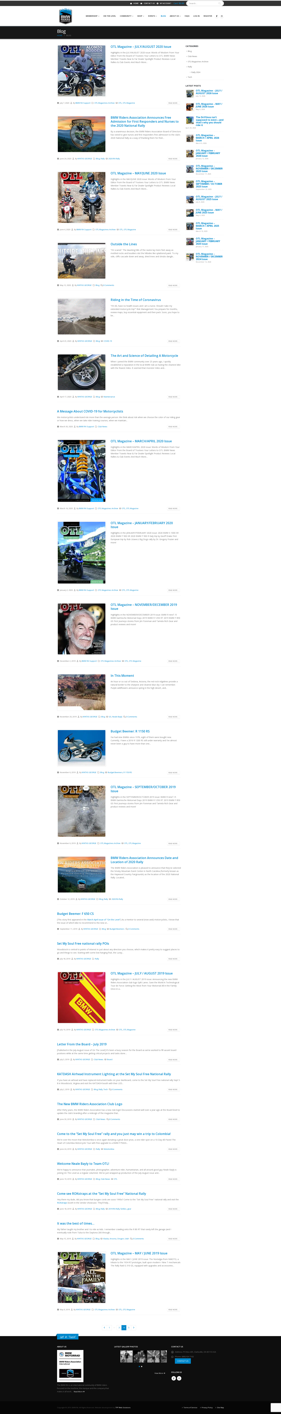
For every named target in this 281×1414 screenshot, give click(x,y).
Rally (103, 158)
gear (129, 1209)
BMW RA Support (83, 103)
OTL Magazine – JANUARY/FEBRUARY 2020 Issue (142, 525)
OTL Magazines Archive (104, 103)
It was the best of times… (75, 1223)
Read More (78, 1391)
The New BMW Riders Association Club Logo (89, 1104)
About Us (174, 16)
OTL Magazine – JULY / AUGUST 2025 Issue (209, 198)
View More (159, 1373)
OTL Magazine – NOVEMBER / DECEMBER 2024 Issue (209, 256)
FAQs (187, 16)
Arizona (113, 1238)
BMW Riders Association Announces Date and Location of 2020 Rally (144, 860)
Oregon (120, 1238)
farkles (123, 1209)
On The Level (109, 16)
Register (208, 16)
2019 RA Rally (114, 1209)
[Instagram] (222, 16)
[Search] (220, 3)
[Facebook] (217, 16)
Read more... (173, 103)
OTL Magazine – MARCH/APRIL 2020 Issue (141, 441)
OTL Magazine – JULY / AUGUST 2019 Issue (142, 973)
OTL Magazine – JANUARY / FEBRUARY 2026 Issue (208, 153)
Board (109, 1059)
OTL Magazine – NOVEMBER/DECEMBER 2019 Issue (144, 607)
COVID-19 (108, 341)
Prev (104, 1327)
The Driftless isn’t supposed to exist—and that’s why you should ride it (209, 121)
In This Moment (122, 676)
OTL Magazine (129, 103)
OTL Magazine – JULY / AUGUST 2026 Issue (209, 92)
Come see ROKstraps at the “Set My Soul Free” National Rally (101, 1194)
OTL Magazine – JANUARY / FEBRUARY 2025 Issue (208, 241)
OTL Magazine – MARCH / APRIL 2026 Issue (207, 138)
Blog (163, 16)
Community (125, 16)
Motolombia (109, 1149)
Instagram (179, 1378)
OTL (120, 103)
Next (133, 1327)
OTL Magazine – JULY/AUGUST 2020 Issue (141, 47)
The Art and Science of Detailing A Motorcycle (144, 356)
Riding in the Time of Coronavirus (136, 300)
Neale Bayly (117, 716)
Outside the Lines (124, 244)
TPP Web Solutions (122, 1407)
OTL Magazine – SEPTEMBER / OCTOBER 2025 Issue (209, 184)
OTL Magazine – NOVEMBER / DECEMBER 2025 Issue (209, 168)
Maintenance (109, 397)
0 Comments (108, 285)
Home (135, 3)
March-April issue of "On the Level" (103, 919)
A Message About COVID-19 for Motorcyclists (90, 411)
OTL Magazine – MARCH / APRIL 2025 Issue (207, 226)
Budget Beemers (115, 772)
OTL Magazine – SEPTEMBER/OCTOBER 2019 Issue (143, 789)
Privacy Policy (207, 1407)
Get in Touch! (68, 1336)
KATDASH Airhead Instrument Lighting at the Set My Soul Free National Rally (114, 1074)
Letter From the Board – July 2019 (82, 1044)
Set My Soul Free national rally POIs (83, 943)
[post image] (81, 71)
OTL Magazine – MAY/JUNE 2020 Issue (138, 173)
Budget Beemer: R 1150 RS (130, 731)
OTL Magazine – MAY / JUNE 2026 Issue (209, 105)
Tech (105, 1089)
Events (151, 16)
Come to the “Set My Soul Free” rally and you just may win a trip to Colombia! (114, 1134)
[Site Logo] (65, 16)
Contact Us (149, 3)
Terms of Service (190, 1407)
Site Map (220, 1407)
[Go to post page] (190, 93)
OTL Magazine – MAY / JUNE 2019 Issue (139, 1253)
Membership (91, 16)
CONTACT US (183, 1361)
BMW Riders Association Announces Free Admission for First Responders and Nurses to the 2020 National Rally (145, 121)
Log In (196, 16)
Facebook (174, 1378)
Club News (102, 426)
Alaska (106, 1238)
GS (110, 716)
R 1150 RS (128, 772)
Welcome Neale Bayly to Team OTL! (83, 1164)
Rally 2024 (195, 72)
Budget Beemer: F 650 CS (75, 914)
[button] (139, 1366)
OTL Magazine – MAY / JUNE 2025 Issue (209, 211)
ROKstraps (62, 1202)
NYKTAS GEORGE (85, 158)
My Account (165, 3)
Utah (127, 1238)
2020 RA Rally (114, 158)
